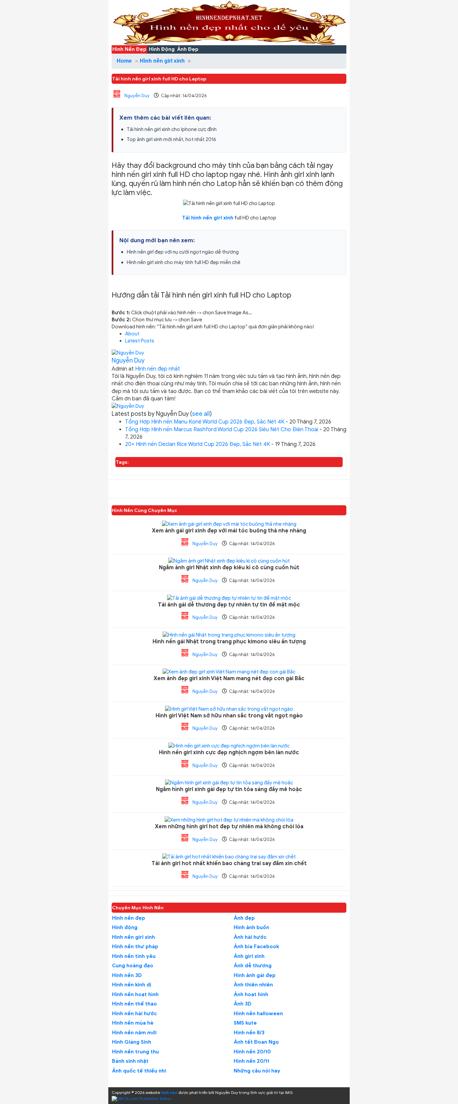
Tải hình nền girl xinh (207, 218)
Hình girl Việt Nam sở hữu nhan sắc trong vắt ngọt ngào (229, 716)
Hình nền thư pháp (135, 947)
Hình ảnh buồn (251, 927)
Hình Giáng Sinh (131, 1042)
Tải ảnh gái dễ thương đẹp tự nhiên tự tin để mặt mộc (229, 605)
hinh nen (169, 1092)
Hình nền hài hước (134, 1014)
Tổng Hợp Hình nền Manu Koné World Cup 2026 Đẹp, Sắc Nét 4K (204, 421)
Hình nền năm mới (134, 1033)
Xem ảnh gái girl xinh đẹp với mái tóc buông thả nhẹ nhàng (229, 531)
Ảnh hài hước (250, 937)
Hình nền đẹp (128, 918)
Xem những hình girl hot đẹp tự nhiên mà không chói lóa (229, 827)
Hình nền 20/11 (251, 1061)
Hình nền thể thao (134, 1004)
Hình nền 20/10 (252, 1052)
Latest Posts (139, 341)
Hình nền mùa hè (133, 1023)
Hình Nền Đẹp (129, 49)
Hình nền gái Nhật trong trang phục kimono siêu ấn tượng (229, 642)
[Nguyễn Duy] (128, 353)
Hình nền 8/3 (249, 1033)
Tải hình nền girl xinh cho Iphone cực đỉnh (172, 129)
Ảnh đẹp (244, 918)
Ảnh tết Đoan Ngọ (256, 1042)
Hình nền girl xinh (162, 61)
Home (124, 61)
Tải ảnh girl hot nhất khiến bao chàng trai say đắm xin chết (229, 863)
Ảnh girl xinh (249, 956)
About (132, 334)
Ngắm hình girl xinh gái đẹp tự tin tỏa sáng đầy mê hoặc (229, 789)
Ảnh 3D (242, 1004)
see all (201, 413)
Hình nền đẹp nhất (157, 369)
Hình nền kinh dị (131, 985)
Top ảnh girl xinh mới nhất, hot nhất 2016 (171, 139)
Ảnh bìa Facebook (256, 947)
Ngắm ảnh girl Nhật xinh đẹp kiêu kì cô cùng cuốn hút (229, 568)
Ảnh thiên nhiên (253, 985)
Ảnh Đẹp (187, 49)
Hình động (124, 927)
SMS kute (245, 1023)
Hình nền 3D (127, 975)
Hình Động (162, 49)
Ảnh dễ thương (253, 966)
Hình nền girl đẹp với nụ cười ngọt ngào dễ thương (183, 252)
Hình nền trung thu (135, 1052)
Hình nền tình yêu (134, 956)
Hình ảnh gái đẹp (255, 975)
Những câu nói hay (257, 1071)
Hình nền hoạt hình (135, 994)
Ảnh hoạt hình (251, 994)
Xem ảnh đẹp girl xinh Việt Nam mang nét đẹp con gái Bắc (229, 678)
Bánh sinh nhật (130, 1061)
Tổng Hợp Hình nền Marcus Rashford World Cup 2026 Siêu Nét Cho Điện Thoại (221, 429)
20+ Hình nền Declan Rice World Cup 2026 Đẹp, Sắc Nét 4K (197, 444)
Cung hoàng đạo (132, 966)
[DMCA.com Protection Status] (141, 1098)
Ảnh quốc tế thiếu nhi (139, 1071)
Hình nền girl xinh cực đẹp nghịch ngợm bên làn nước (229, 753)
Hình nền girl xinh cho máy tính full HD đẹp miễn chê (183, 262)
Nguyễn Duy (137, 96)
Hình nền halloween (258, 1014)
